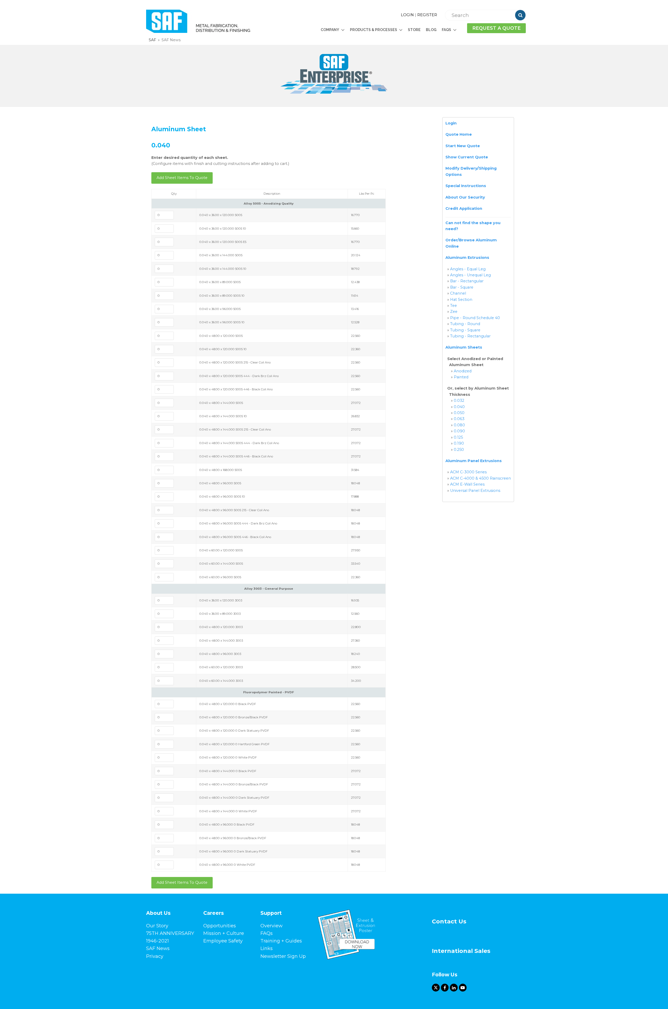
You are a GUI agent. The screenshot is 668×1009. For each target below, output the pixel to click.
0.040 (459, 406)
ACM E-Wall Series (467, 484)
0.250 (459, 449)
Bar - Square (461, 287)
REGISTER (427, 15)
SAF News (158, 948)
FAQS (446, 30)
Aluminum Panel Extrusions (473, 460)
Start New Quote (462, 146)
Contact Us (449, 921)
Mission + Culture (223, 933)
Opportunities (219, 926)
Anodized (463, 371)
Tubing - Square (465, 330)
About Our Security (465, 197)
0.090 (459, 431)
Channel (458, 293)
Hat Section (461, 299)
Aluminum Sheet (178, 129)
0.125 (458, 437)
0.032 (459, 400)
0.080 (459, 425)
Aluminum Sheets (463, 347)
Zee (453, 311)
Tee (453, 305)
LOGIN (407, 15)
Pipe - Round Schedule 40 (475, 317)
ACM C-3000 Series (468, 472)
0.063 (459, 418)
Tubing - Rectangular (470, 336)
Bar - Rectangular (467, 281)
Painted (461, 377)
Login (451, 123)
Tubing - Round (465, 323)
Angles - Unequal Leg (470, 275)
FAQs (266, 933)
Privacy (154, 956)
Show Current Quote (466, 157)
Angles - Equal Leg (468, 269)
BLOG (431, 30)
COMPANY (330, 30)
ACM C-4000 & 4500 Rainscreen (480, 478)
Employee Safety (223, 941)
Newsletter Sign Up (283, 956)
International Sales (461, 950)
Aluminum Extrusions (467, 257)
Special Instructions (465, 185)
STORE (414, 30)
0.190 (459, 443)
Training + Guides (281, 941)
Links (266, 948)
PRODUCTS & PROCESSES (373, 30)
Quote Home (458, 134)
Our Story (157, 926)
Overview (271, 926)
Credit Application (463, 208)
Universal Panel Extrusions (475, 490)
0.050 (459, 412)
